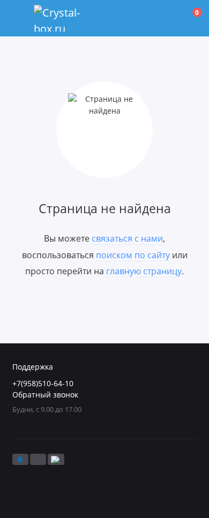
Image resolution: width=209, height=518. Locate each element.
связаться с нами (127, 238)
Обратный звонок (45, 395)
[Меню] (18, 18)
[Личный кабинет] (168, 18)
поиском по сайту (133, 255)
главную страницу (144, 271)
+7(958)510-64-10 (42, 383)
